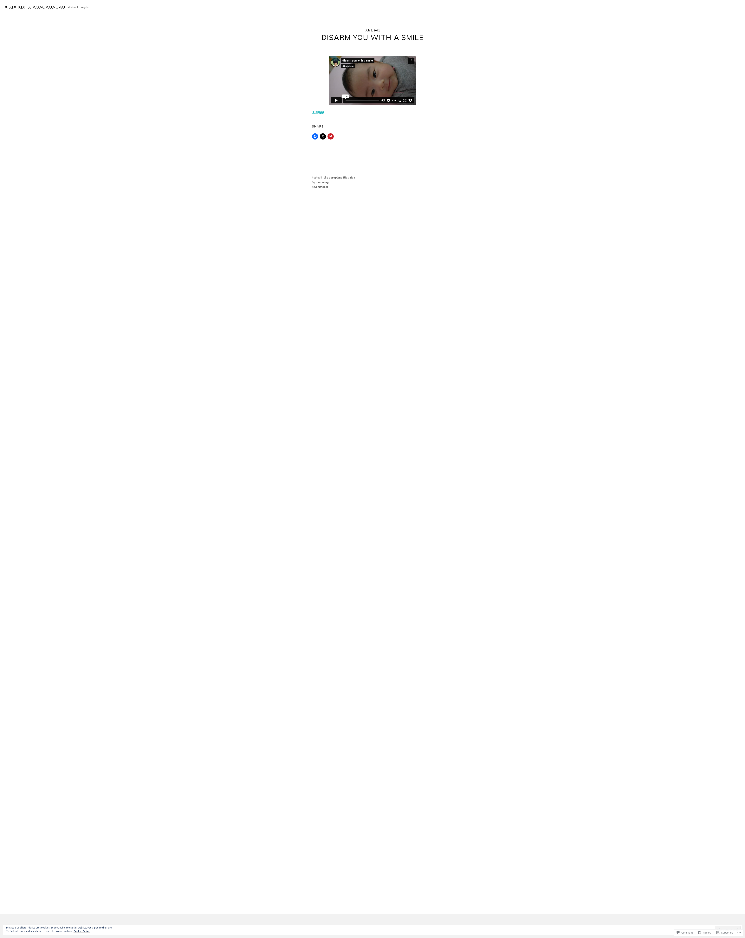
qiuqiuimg (322, 182)
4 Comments (320, 186)
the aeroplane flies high (339, 177)
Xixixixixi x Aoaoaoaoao (35, 7)
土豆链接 (318, 112)
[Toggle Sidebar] (738, 7)
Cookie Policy (82, 931)
